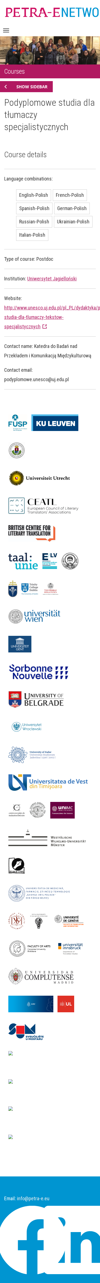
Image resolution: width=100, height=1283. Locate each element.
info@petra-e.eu (33, 1198)
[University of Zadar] (33, 754)
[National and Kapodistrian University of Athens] (50, 1115)
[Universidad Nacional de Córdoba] (33, 1003)
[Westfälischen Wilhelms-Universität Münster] (49, 837)
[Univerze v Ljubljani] (68, 1003)
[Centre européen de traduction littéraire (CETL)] (18, 809)
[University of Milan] (40, 1138)
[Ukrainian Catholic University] (18, 920)
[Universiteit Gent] (22, 643)
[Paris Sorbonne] (41, 671)
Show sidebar (32, 86)
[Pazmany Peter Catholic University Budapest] (14, 588)
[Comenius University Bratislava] (32, 948)
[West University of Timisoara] (50, 782)
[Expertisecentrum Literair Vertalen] (52, 560)
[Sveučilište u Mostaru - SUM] (28, 1031)
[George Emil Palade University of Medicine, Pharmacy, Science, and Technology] (41, 892)
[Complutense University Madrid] (43, 975)
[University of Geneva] (70, 920)
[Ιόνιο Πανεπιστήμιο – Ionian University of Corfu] (39, 809)
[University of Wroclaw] (29, 726)
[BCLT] (33, 533)
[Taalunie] (25, 560)
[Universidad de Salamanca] (52, 588)
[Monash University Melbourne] (40, 1083)
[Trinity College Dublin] (31, 588)
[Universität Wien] (37, 616)
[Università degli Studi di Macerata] (64, 809)
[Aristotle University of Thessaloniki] (72, 560)
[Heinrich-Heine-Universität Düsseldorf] (50, 1060)
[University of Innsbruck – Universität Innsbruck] (72, 948)
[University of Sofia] (40, 920)
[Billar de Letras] (18, 865)
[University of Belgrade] (38, 699)
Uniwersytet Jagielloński (52, 279)
